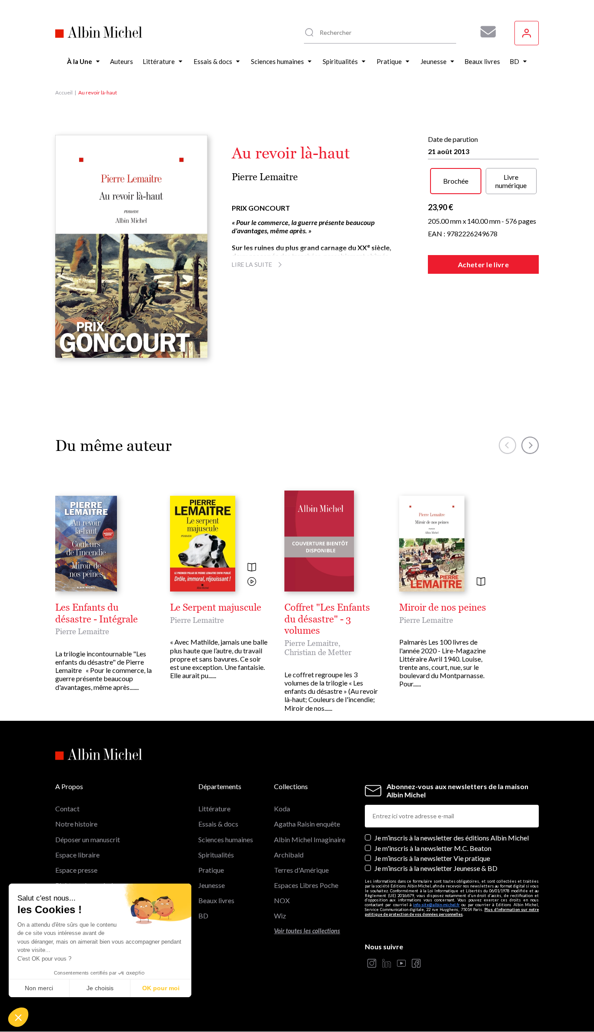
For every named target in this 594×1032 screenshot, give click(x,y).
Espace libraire (77, 854)
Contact (67, 808)
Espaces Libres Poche (306, 885)
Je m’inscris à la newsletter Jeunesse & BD (435, 868)
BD (203, 915)
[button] (18, 1017)
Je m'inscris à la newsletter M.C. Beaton (432, 848)
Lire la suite (252, 264)
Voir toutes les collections (307, 931)
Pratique (211, 870)
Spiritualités (216, 854)
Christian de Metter (317, 652)
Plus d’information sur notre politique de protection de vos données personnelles (452, 912)
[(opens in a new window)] (371, 964)
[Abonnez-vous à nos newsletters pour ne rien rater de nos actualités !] (485, 31)
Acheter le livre (483, 264)
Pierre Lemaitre (265, 177)
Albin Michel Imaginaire (309, 839)
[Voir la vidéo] (251, 582)
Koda (282, 808)
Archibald (289, 854)
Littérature (214, 808)
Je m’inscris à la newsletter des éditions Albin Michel (451, 838)
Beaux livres (216, 900)
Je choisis (100, 988)
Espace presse (76, 870)
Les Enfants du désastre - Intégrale (96, 613)
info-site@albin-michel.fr (436, 904)
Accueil (64, 92)
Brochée (455, 181)
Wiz (280, 915)
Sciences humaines (225, 839)
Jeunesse (211, 885)
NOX (282, 900)
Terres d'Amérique (301, 870)
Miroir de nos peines (442, 607)
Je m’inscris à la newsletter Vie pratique (432, 858)
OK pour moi (161, 988)
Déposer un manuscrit (87, 839)
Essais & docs (218, 824)
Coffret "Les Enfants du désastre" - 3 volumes (327, 619)
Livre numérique (511, 181)
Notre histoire (76, 824)
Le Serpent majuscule (215, 607)
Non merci (39, 988)
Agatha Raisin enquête (307, 824)
